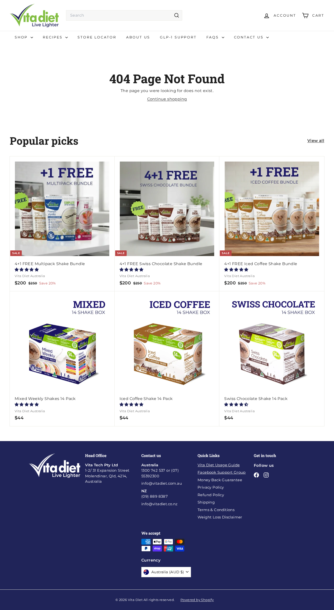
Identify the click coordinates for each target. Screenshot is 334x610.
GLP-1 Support (178, 37)
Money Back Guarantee (220, 480)
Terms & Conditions (216, 509)
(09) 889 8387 (154, 494)
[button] (27, 269)
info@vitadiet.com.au (161, 483)
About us (138, 37)
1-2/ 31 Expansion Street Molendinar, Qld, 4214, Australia (107, 473)
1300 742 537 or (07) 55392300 (160, 470)
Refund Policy (211, 495)
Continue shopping (167, 99)
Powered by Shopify (197, 600)
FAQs (213, 37)
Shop (22, 37)
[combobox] (124, 15)
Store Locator (97, 37)
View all (315, 140)
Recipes (53, 37)
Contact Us (249, 37)
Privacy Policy (211, 487)
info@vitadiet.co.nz (159, 504)
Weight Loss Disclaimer (220, 517)
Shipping (206, 502)
